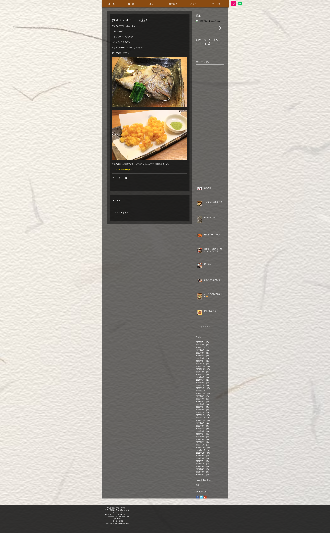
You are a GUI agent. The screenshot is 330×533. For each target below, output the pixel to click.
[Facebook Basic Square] (197, 497)
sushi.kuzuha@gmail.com (119, 523)
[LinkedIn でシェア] (126, 178)
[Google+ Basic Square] (205, 497)
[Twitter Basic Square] (201, 497)
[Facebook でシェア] (113, 178)
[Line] (239, 3)
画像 (197, 485)
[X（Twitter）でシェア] (119, 178)
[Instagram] (233, 3)
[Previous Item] (200, 28)
